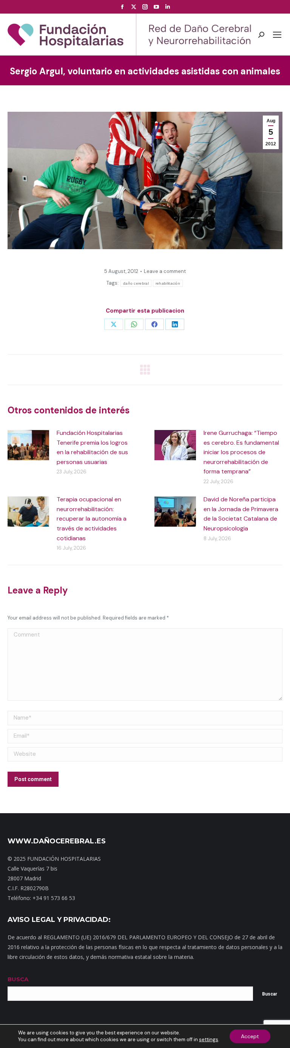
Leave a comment (165, 271)
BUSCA (18, 979)
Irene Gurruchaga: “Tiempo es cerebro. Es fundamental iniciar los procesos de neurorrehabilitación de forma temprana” (241, 452)
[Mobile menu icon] (277, 34)
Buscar (269, 994)
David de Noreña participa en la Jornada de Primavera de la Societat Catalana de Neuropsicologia (241, 513)
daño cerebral (136, 283)
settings (208, 1039)
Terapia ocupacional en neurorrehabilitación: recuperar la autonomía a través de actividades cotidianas (91, 518)
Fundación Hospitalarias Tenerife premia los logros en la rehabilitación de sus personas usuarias (92, 447)
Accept (250, 1036)
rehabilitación (168, 283)
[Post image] (28, 445)
